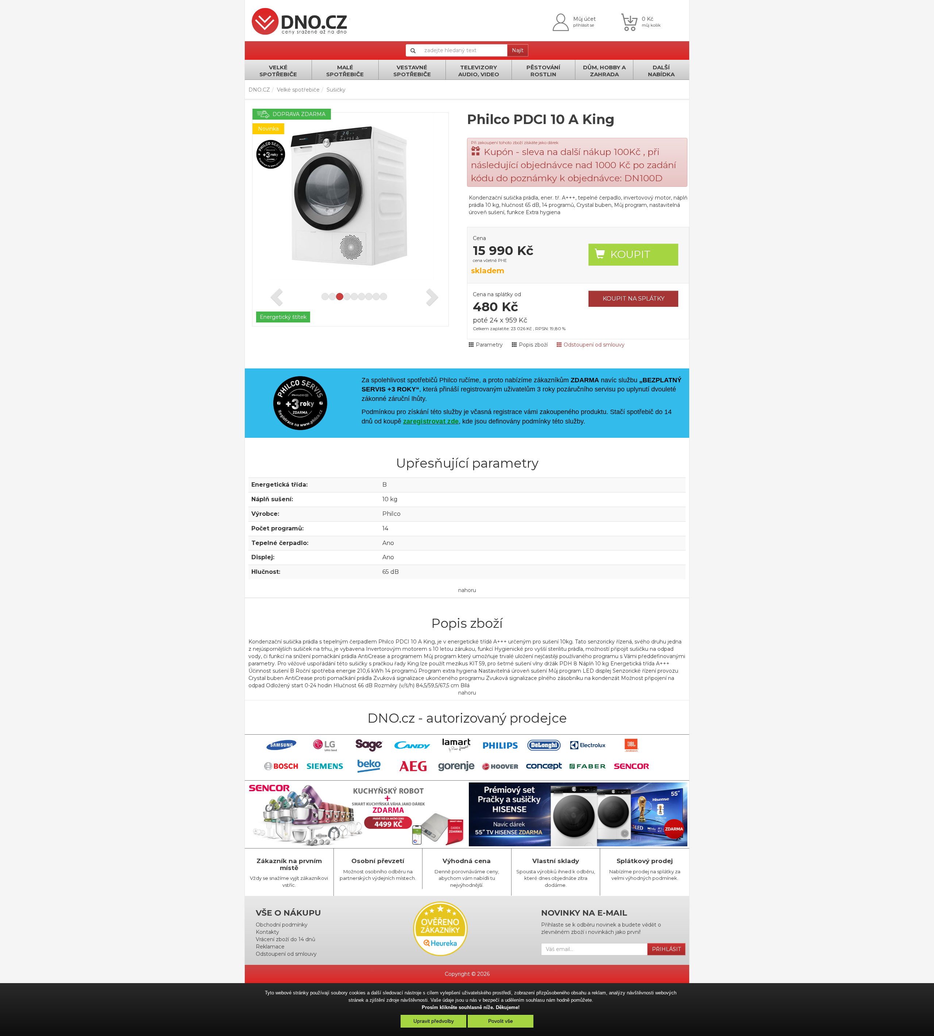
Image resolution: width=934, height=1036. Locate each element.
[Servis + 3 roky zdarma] (270, 154)
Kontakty (267, 932)
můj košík (651, 25)
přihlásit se (583, 25)
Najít (518, 50)
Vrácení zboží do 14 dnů (285, 939)
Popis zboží (533, 344)
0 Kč (647, 19)
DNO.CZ (259, 89)
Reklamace (270, 946)
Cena (479, 238)
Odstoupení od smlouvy (594, 344)
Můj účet (584, 19)
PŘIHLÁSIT (666, 949)
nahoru (467, 590)
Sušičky (336, 89)
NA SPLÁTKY (633, 298)
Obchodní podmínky (282, 924)
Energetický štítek (283, 317)
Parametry (489, 344)
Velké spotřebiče (298, 89)
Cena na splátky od (497, 294)
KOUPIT (630, 254)
